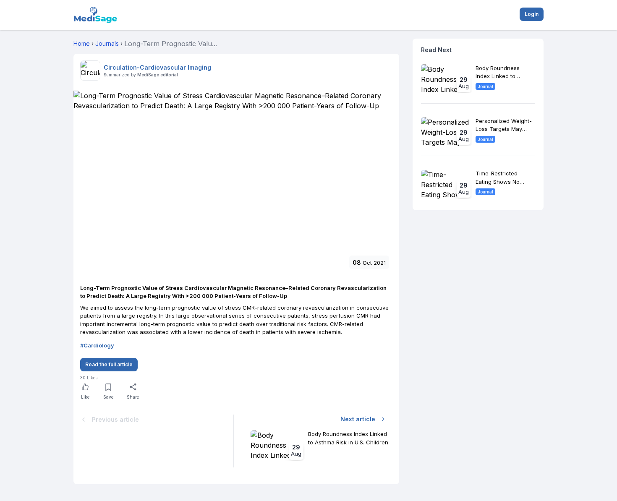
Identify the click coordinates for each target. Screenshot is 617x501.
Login (532, 14)
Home (81, 43)
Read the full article (109, 364)
